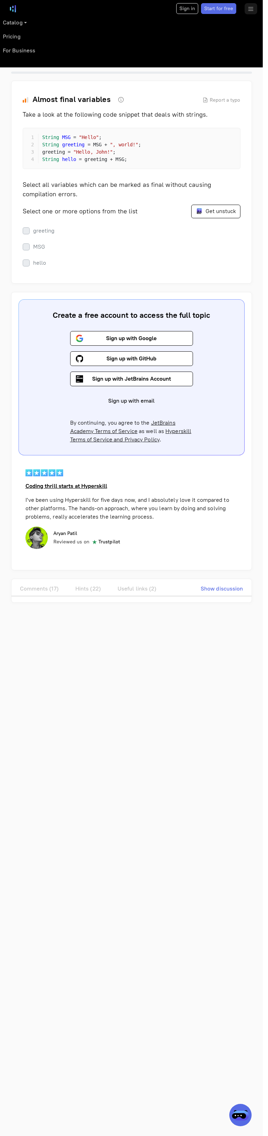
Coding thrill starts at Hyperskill (66, 486)
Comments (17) (39, 588)
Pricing (12, 36)
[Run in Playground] (216, 139)
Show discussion (222, 588)
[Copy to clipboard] (228, 139)
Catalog (13, 22)
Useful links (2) (137, 588)
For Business (19, 50)
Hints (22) (88, 588)
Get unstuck (220, 211)
